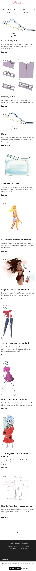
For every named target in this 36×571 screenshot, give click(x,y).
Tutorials (17, 10)
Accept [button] (12, 568)
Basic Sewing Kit (9, 40)
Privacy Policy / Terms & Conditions (15, 550)
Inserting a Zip (8, 96)
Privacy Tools (24, 548)
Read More (24, 569)
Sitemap (28, 550)
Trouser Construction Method (15, 343)
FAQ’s (27, 546)
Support (21, 546)
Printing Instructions (13, 548)
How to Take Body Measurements (16, 505)
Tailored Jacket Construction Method (14, 455)
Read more (4, 52)
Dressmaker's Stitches (7, 11)
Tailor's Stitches (25, 11)
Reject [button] (18, 568)
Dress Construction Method (14, 399)
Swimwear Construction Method (16, 239)
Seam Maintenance (10, 183)
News (15, 546)
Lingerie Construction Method (15, 289)
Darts (3, 133)
